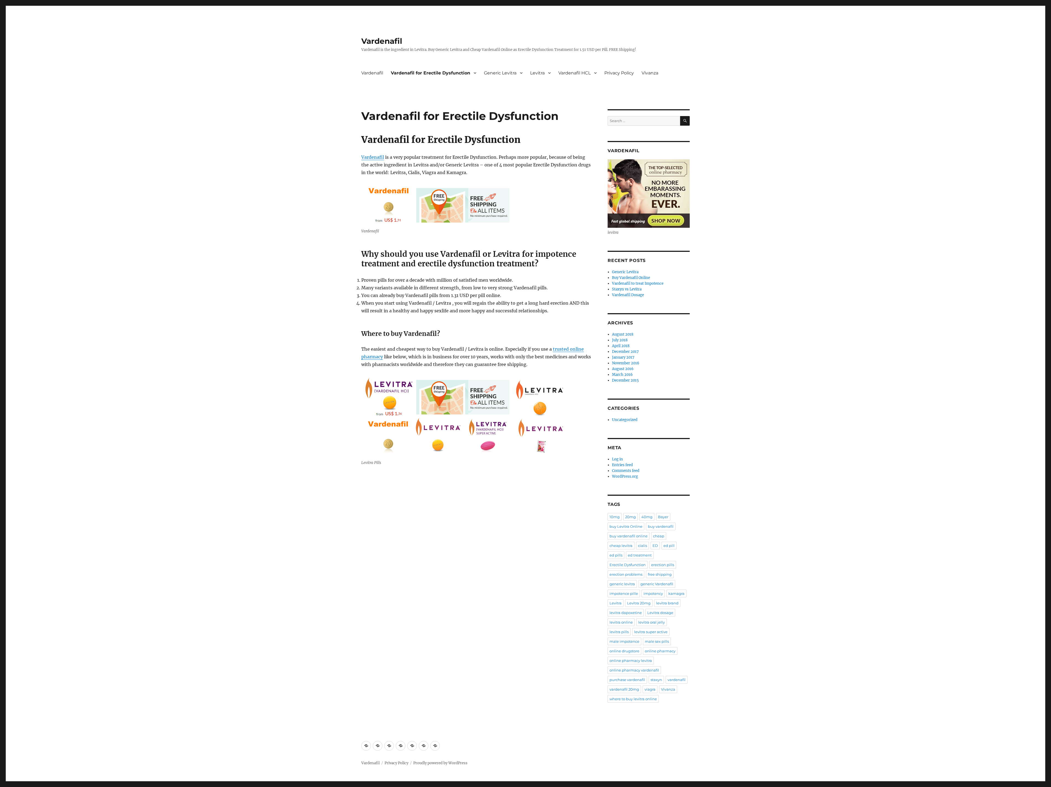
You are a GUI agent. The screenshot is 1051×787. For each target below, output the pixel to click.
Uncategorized (624, 419)
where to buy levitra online (633, 699)
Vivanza (650, 73)
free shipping (660, 574)
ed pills (616, 555)
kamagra (676, 593)
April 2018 (621, 346)
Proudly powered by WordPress (440, 763)
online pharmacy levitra (631, 660)
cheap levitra (621, 545)
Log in (617, 459)
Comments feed (625, 470)
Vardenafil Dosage (628, 295)
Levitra (537, 73)
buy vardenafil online (629, 536)
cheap (658, 536)
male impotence (624, 641)
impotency (653, 593)
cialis (642, 545)
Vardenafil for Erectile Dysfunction (430, 73)
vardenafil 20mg (624, 689)
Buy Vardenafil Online (631, 277)
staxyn (656, 680)
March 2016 (622, 374)
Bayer (663, 517)
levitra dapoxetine (626, 612)
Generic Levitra (500, 73)
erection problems (626, 574)
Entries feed (622, 465)
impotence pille (624, 593)
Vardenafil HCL (574, 73)
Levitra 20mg (639, 603)
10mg (615, 517)
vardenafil (677, 680)
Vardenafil (381, 41)
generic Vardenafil (656, 584)
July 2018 (620, 340)
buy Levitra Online (626, 526)
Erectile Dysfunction (628, 565)
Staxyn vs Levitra (627, 289)
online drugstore (624, 651)
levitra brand (667, 603)
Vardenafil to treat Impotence (637, 283)
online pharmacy (660, 651)
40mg (646, 517)
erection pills (662, 565)
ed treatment (640, 555)
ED (655, 545)
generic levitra (622, 584)
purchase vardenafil (627, 680)
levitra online (621, 622)
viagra (650, 689)
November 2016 (625, 363)
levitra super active (651, 632)
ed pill (669, 545)
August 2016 (623, 369)
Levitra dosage (660, 612)
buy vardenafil (661, 526)
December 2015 (625, 380)
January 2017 (623, 357)
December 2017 (625, 351)
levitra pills (619, 632)
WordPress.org (625, 476)
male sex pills (657, 641)
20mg (630, 517)
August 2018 (622, 334)
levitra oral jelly (651, 622)
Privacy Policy (619, 73)
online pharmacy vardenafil (634, 670)
